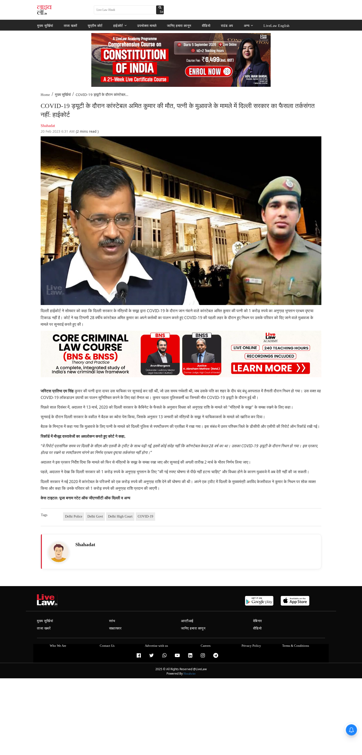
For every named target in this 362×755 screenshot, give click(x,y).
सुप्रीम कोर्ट (95, 25)
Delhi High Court (120, 516)
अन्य (247, 25)
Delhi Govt (95, 516)
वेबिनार (257, 621)
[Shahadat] (59, 552)
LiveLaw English (276, 25)
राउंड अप (227, 25)
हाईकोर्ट (118, 25)
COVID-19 (145, 516)
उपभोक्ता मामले (147, 25)
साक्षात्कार (115, 628)
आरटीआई (187, 621)
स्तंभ (112, 621)
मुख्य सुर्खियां (45, 25)
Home (45, 95)
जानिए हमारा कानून (179, 25)
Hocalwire (189, 673)
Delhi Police (73, 516)
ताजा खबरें (70, 25)
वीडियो (206, 25)
